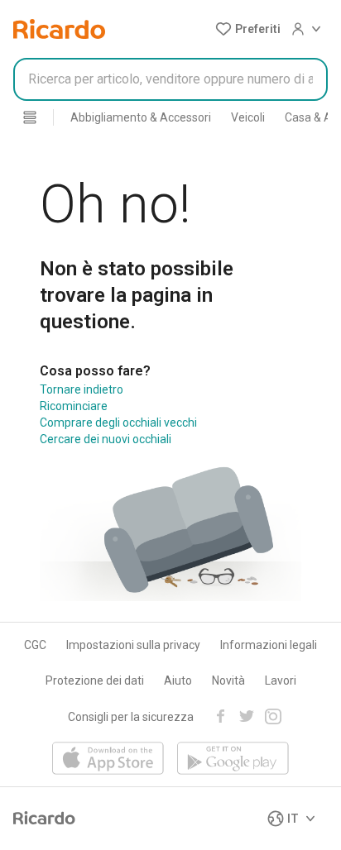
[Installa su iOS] (108, 759)
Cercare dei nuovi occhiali (105, 439)
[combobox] (170, 79)
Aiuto (178, 680)
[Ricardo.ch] (59, 29)
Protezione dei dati (95, 680)
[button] (248, 29)
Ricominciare (74, 406)
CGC (35, 645)
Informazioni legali (268, 645)
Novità (228, 680)
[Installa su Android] (233, 759)
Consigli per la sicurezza (131, 716)
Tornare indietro (81, 389)
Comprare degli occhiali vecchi (118, 422)
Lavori (280, 680)
